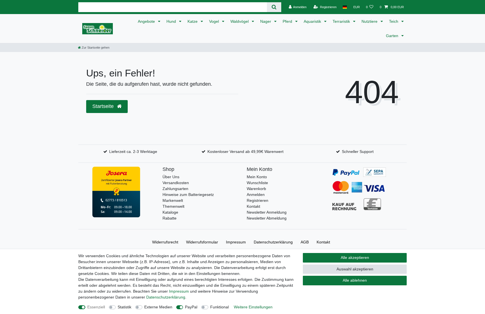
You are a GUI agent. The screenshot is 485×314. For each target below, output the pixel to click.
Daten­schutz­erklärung (273, 242)
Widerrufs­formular (202, 242)
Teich (394, 21)
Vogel (214, 21)
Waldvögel (240, 21)
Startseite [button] (103, 106)
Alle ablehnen (355, 280)
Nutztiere (370, 21)
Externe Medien (158, 307)
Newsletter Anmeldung (267, 212)
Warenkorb (256, 188)
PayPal (191, 307)
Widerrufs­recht (165, 242)
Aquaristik (313, 21)
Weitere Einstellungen (253, 307)
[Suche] (274, 7)
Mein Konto (257, 177)
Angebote (147, 21)
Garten (392, 35)
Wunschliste (257, 182)
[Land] (345, 7)
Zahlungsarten (175, 188)
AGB (305, 242)
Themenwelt (173, 206)
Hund (171, 21)
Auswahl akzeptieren (355, 269)
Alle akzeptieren (355, 257)
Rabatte (170, 218)
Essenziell (96, 307)
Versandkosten (176, 182)
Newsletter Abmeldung (267, 218)
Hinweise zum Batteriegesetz (188, 194)
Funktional (219, 307)
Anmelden (256, 194)
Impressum (236, 242)
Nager (266, 21)
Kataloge (170, 212)
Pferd (288, 21)
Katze (193, 21)
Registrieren (257, 200)
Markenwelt (173, 200)
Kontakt (253, 206)
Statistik (124, 307)
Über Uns (171, 177)
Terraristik (342, 21)
